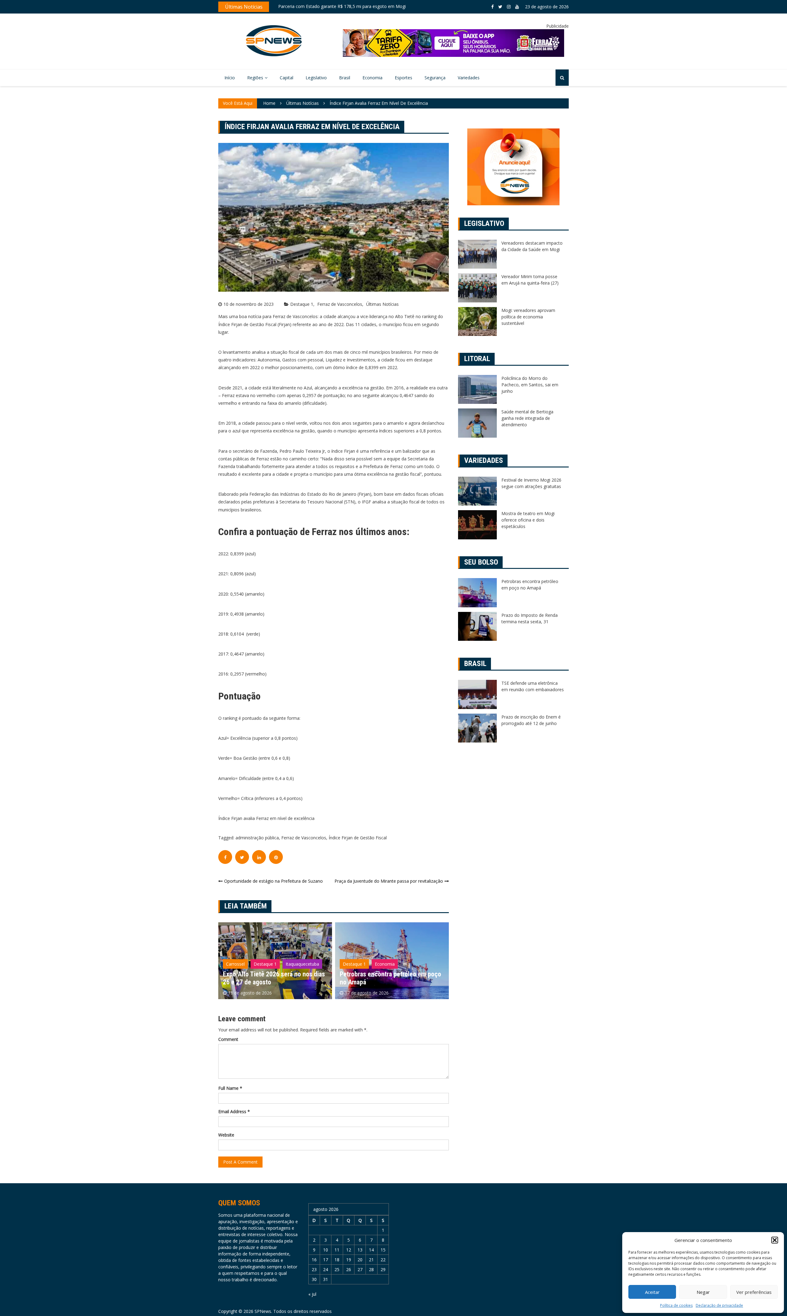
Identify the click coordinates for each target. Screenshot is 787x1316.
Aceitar (652, 1292)
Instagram (509, 6)
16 (314, 1260)
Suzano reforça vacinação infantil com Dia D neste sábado (336, 6)
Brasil (344, 78)
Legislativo (316, 78)
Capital (286, 78)
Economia (372, 78)
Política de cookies (676, 1305)
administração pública (257, 838)
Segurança (435, 78)
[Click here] (453, 43)
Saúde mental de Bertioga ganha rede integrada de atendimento (527, 418)
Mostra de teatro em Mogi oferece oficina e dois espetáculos (528, 519)
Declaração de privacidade (719, 1305)
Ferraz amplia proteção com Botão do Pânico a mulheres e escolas (390, 978)
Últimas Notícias (382, 304)
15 (383, 1250)
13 (360, 1250)
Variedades (469, 78)
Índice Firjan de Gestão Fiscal (358, 838)
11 (336, 1250)
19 (348, 1260)
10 (325, 1250)
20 (360, 1260)
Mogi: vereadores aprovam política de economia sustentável (528, 316)
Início (229, 78)
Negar (703, 1292)
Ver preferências (754, 1292)
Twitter (500, 6)
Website (226, 1135)
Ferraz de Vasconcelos (339, 304)
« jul (312, 1294)
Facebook (492, 6)
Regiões (255, 78)
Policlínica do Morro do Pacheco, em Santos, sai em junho (529, 384)
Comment (228, 1039)
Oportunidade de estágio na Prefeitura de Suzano (273, 881)
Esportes (403, 78)
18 (336, 1260)
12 (348, 1250)
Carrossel (352, 953)
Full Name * (230, 1088)
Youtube (517, 6)
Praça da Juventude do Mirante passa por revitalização (388, 881)
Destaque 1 (301, 304)
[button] (775, 1240)
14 (371, 1250)
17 (325, 1260)
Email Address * (234, 1111)
